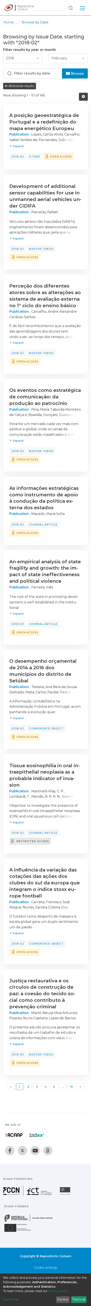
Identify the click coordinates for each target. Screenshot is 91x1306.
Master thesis (41, 248)
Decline (62, 1299)
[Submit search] (70, 7)
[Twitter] (22, 1150)
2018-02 (17, 156)
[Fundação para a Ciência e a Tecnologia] (28, 1194)
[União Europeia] (20, 1232)
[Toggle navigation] (82, 7)
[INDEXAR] (36, 1135)
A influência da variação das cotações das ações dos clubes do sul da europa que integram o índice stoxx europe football (44, 883)
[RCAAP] (47, 1150)
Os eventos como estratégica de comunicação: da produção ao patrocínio (45, 396)
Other (34, 156)
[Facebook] (9, 1150)
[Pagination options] (83, 97)
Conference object (46, 728)
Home (8, 22)
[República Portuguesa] (30, 1221)
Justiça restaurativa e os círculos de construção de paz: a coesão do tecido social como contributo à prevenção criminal (42, 994)
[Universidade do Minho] (65, 1194)
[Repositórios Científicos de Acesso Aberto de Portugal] (14, 1135)
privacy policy (58, 1291)
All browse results (21, 86)
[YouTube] (35, 1150)
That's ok (78, 1299)
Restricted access (33, 841)
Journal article (43, 524)
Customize (11, 1299)
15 (71, 1087)
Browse (77, 74)
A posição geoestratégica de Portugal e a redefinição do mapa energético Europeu (44, 122)
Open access (61, 156)
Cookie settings (45, 1267)
